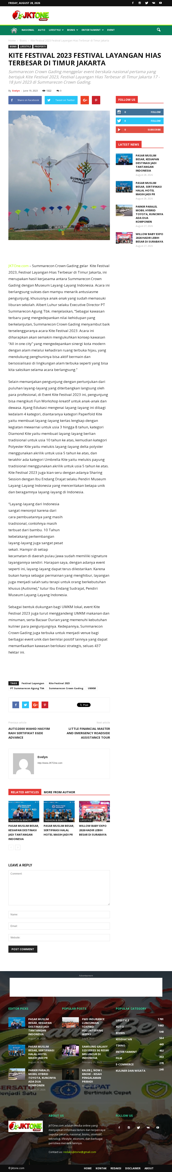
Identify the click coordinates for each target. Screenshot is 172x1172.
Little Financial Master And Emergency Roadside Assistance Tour (88, 732)
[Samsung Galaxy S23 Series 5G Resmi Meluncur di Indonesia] (70, 1050)
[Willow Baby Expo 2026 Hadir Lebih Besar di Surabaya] (94, 811)
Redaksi (116, 1168)
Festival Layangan (33, 683)
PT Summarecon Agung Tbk (27, 688)
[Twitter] (146, 3)
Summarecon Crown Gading (66, 688)
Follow (156, 112)
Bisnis (71, 29)
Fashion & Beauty (20, 820)
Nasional (28, 29)
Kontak (101, 1168)
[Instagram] (140, 3)
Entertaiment (91, 29)
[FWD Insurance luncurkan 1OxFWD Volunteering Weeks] (70, 1023)
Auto (41, 29)
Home (88, 1168)
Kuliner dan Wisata (130, 1071)
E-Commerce (125, 1064)
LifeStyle (55, 29)
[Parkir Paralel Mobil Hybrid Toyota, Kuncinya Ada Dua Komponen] (124, 210)
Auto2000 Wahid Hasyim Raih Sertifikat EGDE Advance (29, 732)
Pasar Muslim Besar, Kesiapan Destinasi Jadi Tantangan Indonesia (147, 163)
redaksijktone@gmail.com (79, 1152)
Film (119, 1058)
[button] (159, 30)
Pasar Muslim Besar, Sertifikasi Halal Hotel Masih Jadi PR (59, 830)
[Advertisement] (114, 15)
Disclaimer (133, 1168)
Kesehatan (124, 1039)
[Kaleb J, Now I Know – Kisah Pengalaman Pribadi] (70, 1074)
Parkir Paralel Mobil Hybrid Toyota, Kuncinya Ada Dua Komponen (149, 214)
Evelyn (16, 90)
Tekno (120, 1045)
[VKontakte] (153, 3)
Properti (40, 46)
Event (111, 29)
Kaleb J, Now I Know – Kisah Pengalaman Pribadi (92, 1075)
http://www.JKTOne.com (50, 763)
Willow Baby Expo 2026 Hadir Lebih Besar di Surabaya (93, 830)
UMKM (92, 688)
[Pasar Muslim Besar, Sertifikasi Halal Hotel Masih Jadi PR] (59, 811)
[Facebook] (133, 3)
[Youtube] (160, 3)
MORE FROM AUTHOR (59, 792)
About (149, 1168)
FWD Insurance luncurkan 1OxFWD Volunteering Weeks (93, 1026)
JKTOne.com (18, 265)
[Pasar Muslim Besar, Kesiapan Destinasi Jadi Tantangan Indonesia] (23, 811)
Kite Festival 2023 (59, 683)
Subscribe (154, 129)
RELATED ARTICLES (25, 792)
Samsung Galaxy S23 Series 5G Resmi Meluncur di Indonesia (95, 1052)
